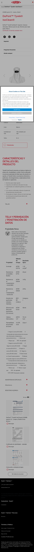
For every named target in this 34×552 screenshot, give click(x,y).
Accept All (17, 109)
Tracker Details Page (20, 117)
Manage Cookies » (17, 113)
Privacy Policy (12, 117)
